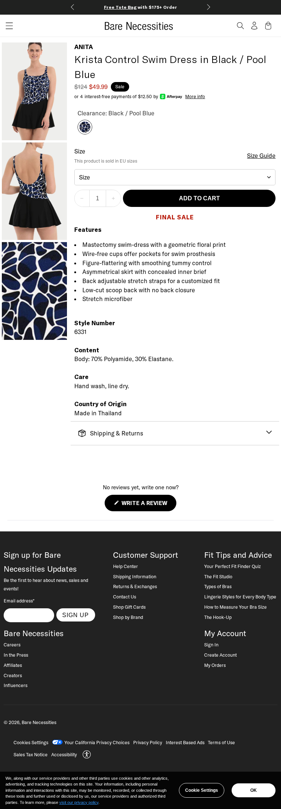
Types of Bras (218, 586)
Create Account (220, 655)
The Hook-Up (218, 617)
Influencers (15, 685)
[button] (6, 26)
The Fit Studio (218, 576)
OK (253, 790)
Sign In (211, 644)
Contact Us (124, 597)
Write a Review (148, 505)
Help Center (125, 566)
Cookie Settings (201, 790)
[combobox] (175, 177)
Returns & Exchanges (135, 586)
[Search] (240, 26)
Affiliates (13, 665)
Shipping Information (134, 576)
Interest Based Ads (185, 742)
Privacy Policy (147, 742)
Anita (83, 47)
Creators (13, 675)
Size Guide (261, 155)
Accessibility (64, 754)
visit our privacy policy (78, 802)
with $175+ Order (140, 7)
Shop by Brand (128, 617)
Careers (12, 644)
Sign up (75, 615)
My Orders (215, 665)
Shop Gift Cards (129, 607)
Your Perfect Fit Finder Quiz (232, 566)
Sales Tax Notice (31, 754)
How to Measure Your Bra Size (235, 607)
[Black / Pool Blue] (85, 132)
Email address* (19, 601)
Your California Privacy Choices (97, 742)
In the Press (16, 655)
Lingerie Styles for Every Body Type (240, 597)
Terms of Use (221, 742)
